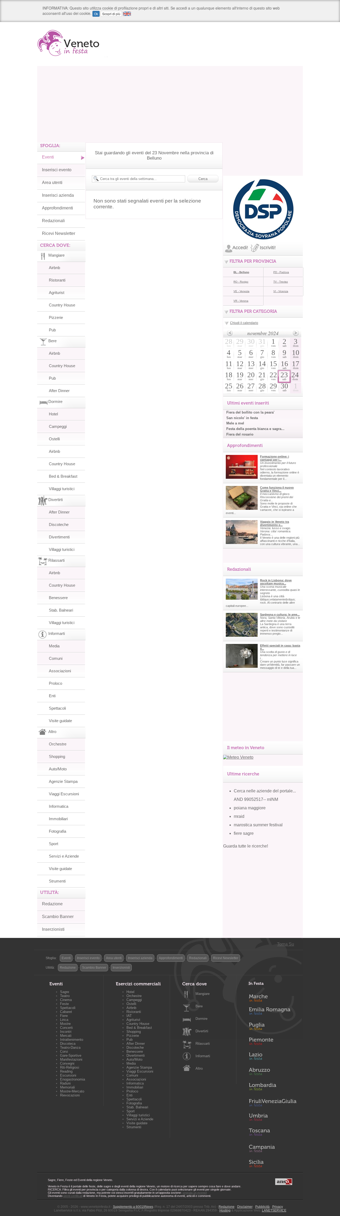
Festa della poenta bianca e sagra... (255, 429)
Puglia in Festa (272, 1027)
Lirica (64, 1020)
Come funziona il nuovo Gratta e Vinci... (277, 489)
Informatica (58, 806)
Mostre (65, 1024)
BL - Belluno (241, 272)
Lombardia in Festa (272, 1088)
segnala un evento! (194, 1192)
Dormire (201, 1019)
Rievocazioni (70, 1095)
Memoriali (67, 1087)
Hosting (225, 1210)
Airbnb (54, 267)
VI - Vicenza (280, 291)
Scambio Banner (58, 916)
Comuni (55, 658)
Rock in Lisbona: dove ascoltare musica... (276, 582)
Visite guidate (60, 720)
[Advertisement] (170, 103)
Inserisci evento (56, 170)
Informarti (203, 1056)
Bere (199, 1006)
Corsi (64, 1051)
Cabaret (66, 1012)
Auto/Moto (58, 769)
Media (54, 646)
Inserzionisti (53, 929)
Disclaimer (245, 1207)
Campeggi (58, 426)
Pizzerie (56, 317)
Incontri (65, 1032)
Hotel (53, 414)
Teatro (65, 996)
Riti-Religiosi (69, 1067)
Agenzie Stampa (63, 781)
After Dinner (59, 390)
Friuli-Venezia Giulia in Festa (272, 1103)
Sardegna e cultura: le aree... (280, 614)
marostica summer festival (258, 825)
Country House (62, 305)
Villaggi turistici (61, 488)
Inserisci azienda (58, 195)
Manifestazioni (71, 1059)
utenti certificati (72, 1195)
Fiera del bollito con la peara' (250, 412)
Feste (64, 1004)
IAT (129, 1016)
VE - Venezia (241, 291)
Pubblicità (262, 1207)
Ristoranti (57, 280)
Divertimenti (59, 537)
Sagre (64, 992)
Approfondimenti (57, 208)
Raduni (65, 1083)
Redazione (52, 904)
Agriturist (56, 292)
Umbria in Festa (272, 1118)
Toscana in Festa (272, 1133)
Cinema (66, 1000)
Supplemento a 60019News (133, 1207)
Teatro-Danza (70, 1048)
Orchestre (57, 744)
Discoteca (67, 1044)
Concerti (66, 1028)
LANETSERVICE (274, 1210)
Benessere (58, 597)
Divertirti (202, 1031)
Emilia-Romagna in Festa (272, 1012)
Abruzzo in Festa (272, 1073)
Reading (66, 1071)
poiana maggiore (250, 808)
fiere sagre (244, 833)
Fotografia (57, 831)
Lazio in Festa (272, 1057)
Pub (52, 330)
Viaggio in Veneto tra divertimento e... (274, 523)
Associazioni (60, 671)
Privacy (277, 1207)
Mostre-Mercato (72, 1091)
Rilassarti (203, 1044)
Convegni (67, 1063)
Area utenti (52, 182)
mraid (239, 816)
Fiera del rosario (239, 434)
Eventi (48, 157)
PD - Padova (281, 272)
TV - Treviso (280, 281)
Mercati (65, 1036)
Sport (53, 843)
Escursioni (68, 1075)
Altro (199, 1068)
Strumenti (57, 881)
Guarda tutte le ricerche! (245, 846)
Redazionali (53, 220)
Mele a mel (235, 423)
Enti (52, 695)
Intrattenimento (71, 1040)
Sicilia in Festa (272, 1163)
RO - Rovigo (240, 281)
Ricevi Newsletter (58, 233)
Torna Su (285, 944)
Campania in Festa (272, 1148)
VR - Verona (240, 300)
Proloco (55, 683)
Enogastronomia (72, 1079)
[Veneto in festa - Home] (72, 43)
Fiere (64, 1016)
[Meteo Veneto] (238, 757)
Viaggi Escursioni (64, 794)
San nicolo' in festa (242, 418)
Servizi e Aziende (64, 856)
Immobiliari (58, 818)
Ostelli (54, 439)
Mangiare (203, 994)
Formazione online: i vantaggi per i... (274, 458)
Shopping (57, 756)
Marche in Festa (272, 997)
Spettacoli (57, 708)
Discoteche (59, 524)
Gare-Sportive (70, 1055)
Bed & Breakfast (63, 476)
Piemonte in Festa (272, 1042)
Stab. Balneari (61, 610)
